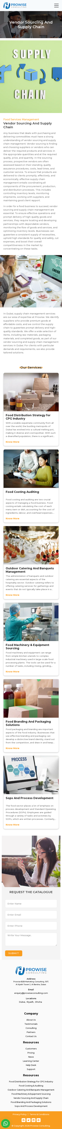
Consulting (31, 1028)
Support (31, 1069)
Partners (31, 1032)
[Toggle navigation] (56, 5)
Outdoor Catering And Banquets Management (30, 570)
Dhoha (38, 1002)
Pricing (31, 1053)
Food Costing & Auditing (31, 1086)
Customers (31, 1048)
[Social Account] (24, 1120)
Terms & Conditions (39, 1114)
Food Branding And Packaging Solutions (28, 723)
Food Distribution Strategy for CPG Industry (28, 417)
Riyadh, (30, 1002)
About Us (31, 1020)
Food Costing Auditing (22, 491)
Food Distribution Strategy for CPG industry (31, 1081)
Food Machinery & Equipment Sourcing (27, 646)
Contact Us (31, 1036)
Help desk (31, 1065)
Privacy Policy (20, 1114)
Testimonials (31, 1024)
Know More (12, 441)
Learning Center (31, 1061)
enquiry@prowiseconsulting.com (31, 993)
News (31, 1057)
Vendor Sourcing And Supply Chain (31, 1098)
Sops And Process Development (29, 798)
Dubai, (22, 1002)
